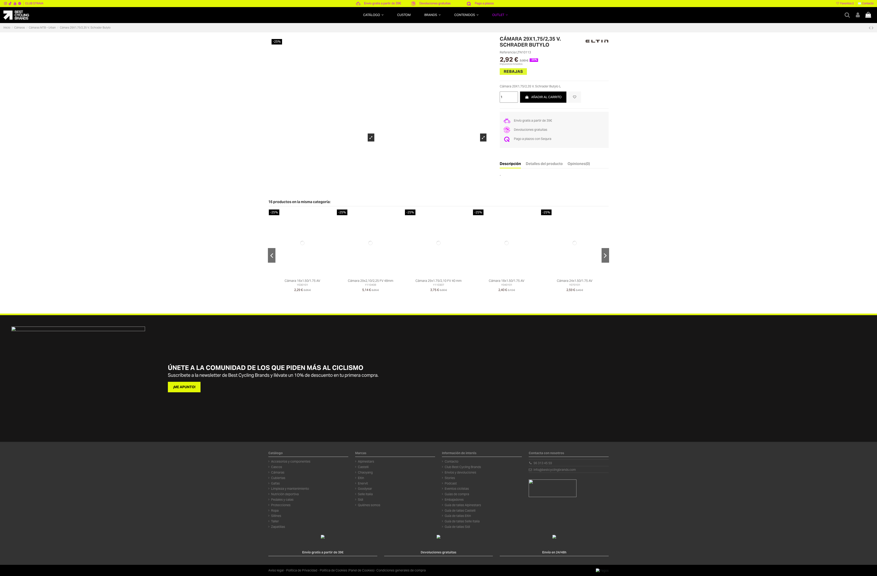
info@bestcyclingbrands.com (555, 470)
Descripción (510, 164)
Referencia (508, 52)
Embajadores (454, 499)
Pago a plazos (484, 3)
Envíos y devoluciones (460, 472)
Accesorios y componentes (290, 461)
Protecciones (281, 505)
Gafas (275, 483)
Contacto (451, 461)
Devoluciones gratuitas (435, 3)
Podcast (451, 483)
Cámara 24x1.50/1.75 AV (574, 281)
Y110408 (370, 284)
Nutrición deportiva (285, 494)
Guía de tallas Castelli (460, 510)
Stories (450, 478)
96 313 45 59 (543, 463)
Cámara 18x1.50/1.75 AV (506, 281)
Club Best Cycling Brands (463, 467)
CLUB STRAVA (34, 3)
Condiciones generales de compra (401, 570)
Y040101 (506, 284)
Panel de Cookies (361, 570)
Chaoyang (365, 472)
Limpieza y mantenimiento (290, 489)
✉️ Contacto (866, 3)
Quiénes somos (369, 505)
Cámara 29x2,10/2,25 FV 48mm (370, 281)
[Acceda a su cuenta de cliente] (857, 15)
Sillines (276, 516)
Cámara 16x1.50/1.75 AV (302, 281)
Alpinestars (366, 461)
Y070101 (574, 284)
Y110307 (438, 284)
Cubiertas (278, 478)
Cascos (276, 467)
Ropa (275, 510)
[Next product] (873, 28)
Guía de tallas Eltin (458, 516)
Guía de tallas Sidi (457, 527)
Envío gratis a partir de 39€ (382, 3)
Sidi (360, 499)
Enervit (363, 483)
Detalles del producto (544, 164)
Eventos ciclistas (457, 489)
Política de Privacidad (301, 570)
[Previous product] (870, 28)
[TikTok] (10, 3)
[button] (373, 15)
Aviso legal (276, 570)
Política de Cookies (333, 570)
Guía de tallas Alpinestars (463, 505)
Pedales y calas (282, 499)
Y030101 (302, 284)
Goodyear (365, 489)
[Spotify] (20, 3)
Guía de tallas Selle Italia (462, 521)
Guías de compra (457, 494)
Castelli (363, 467)
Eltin (361, 478)
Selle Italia (365, 494)
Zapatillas (278, 527)
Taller (275, 521)
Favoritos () (847, 3)
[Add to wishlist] (574, 97)
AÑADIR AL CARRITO (546, 97)
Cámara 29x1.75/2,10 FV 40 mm (438, 281)
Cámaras (277, 472)
